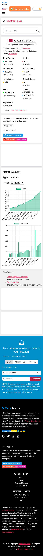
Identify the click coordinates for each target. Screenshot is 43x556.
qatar (19, 21)
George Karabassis (32, 421)
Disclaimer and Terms (26, 546)
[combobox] (21, 373)
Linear (13, 177)
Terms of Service (21, 483)
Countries (26, 48)
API (21, 500)
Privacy (21, 480)
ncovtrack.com (8, 510)
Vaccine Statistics (19, 110)
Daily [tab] (9, 362)
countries (11, 21)
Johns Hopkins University (17, 277)
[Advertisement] (21, 155)
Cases (15, 171)
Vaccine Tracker (21, 498)
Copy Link (8, 126)
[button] (5, 8)
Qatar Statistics (23, 40)
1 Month (16, 182)
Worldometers (13, 282)
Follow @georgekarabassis (16, 139)
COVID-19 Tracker (21, 495)
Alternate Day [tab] (20, 362)
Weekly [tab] (33, 362)
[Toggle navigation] (4, 13)
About (21, 478)
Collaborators (21, 486)
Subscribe (36, 379)
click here (13, 54)
